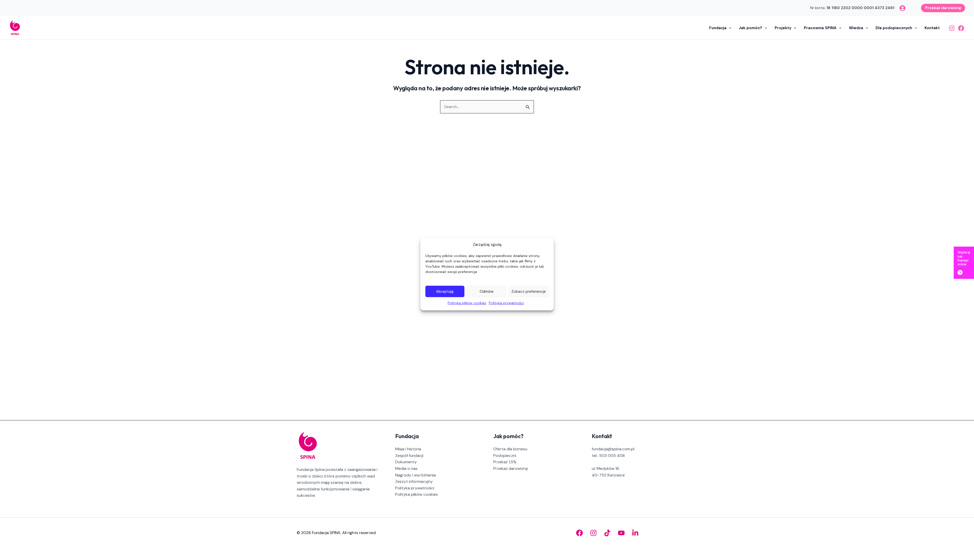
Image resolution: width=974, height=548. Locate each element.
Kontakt (932, 27)
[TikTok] (607, 533)
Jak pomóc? (750, 27)
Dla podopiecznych (894, 27)
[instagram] (902, 8)
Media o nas (406, 468)
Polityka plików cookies (467, 303)
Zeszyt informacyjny (414, 481)
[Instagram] (952, 28)
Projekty (783, 27)
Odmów (486, 291)
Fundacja (717, 27)
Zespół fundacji (409, 455)
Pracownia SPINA (820, 27)
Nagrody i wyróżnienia (415, 475)
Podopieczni (504, 455)
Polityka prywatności (506, 303)
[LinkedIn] (635, 533)
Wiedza (856, 27)
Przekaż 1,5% (504, 462)
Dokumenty (406, 462)
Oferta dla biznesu (510, 449)
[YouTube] (621, 533)
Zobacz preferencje (528, 291)
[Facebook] (961, 28)
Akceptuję (445, 291)
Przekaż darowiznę (510, 468)
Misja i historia (408, 449)
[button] (943, 7)
